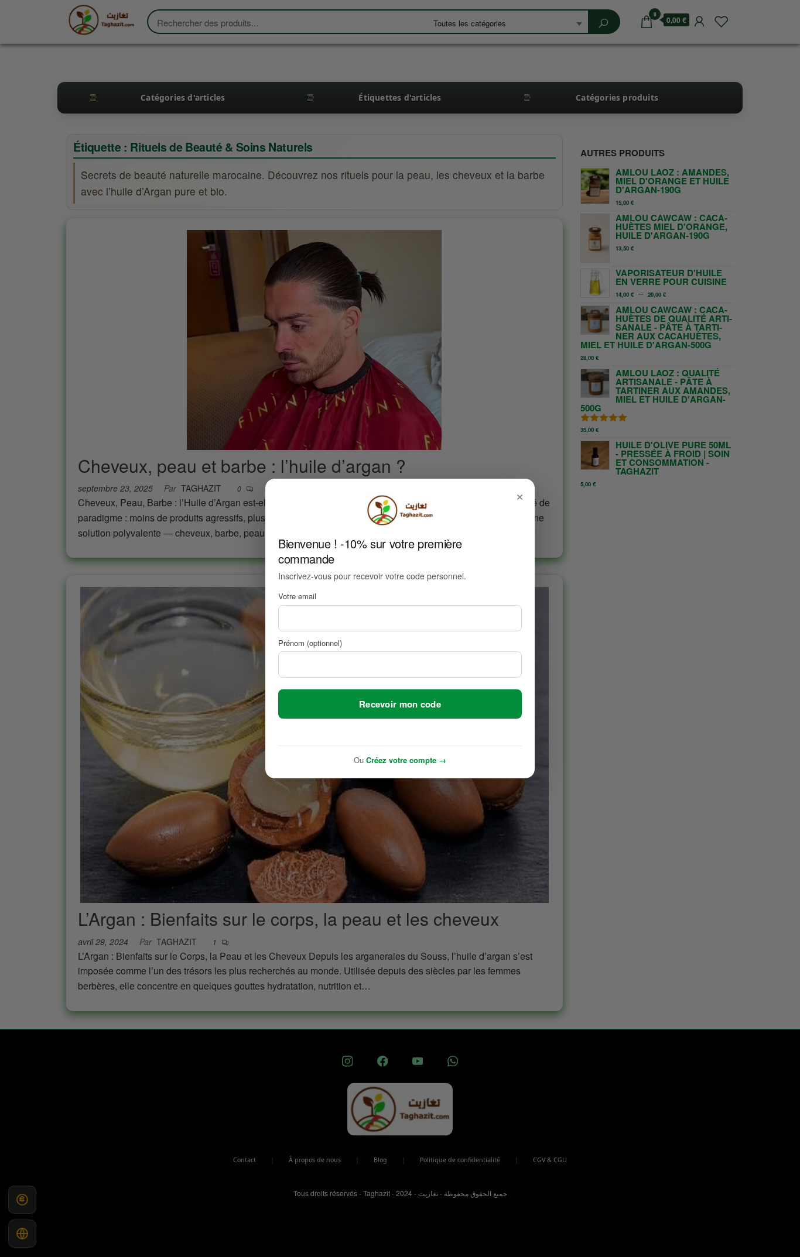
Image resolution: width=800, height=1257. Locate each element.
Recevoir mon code (400, 704)
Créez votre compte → (406, 759)
